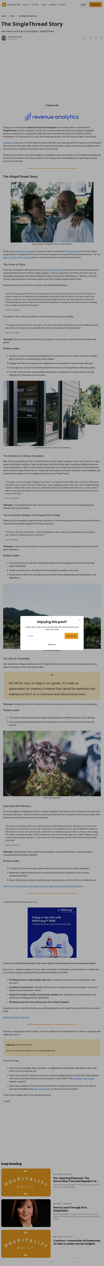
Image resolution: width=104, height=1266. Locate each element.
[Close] (80, 620)
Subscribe (71, 636)
